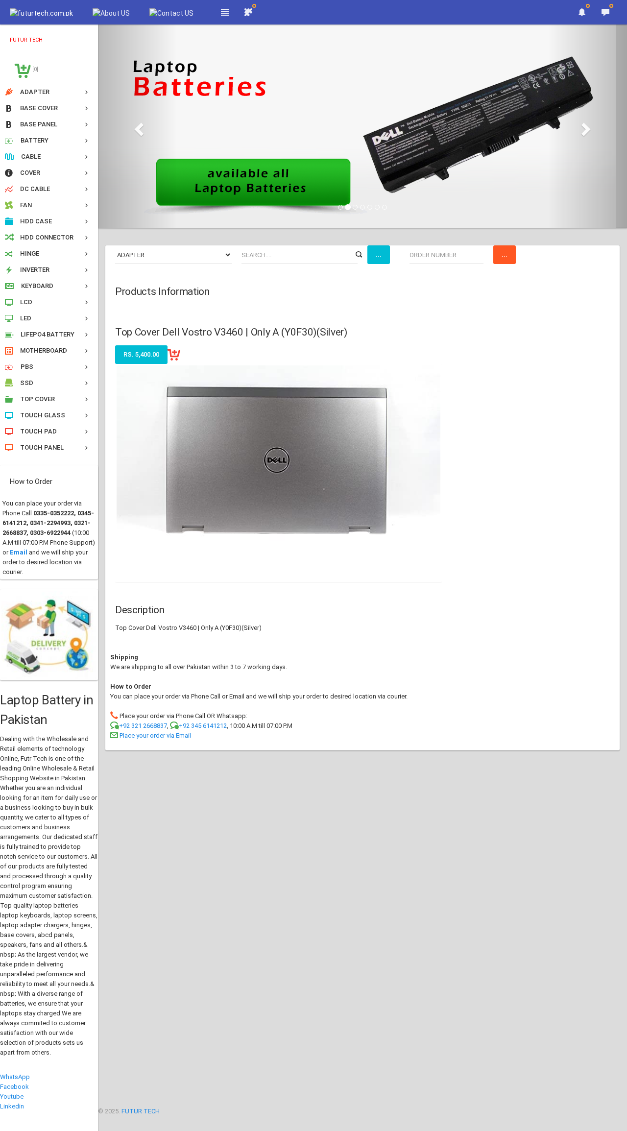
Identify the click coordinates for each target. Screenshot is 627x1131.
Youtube (12, 1096)
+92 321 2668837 (143, 725)
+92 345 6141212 (203, 725)
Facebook (14, 1086)
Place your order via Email (155, 735)
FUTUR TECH (140, 1111)
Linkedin (12, 1106)
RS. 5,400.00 (141, 354)
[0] (34, 69)
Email (18, 552)
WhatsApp (15, 1077)
